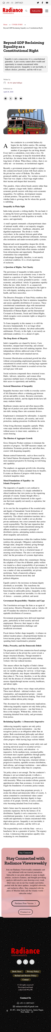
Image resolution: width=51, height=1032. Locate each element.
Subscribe (36, 10)
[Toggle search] (26, 11)
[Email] (21, 98)
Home (5, 25)
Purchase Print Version (24, 903)
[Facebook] (5, 98)
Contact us (26, 911)
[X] (10, 98)
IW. (31, 989)
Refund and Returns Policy (25, 975)
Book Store (16, 971)
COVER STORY (17, 25)
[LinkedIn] (16, 98)
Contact (26, 979)
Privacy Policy (33, 971)
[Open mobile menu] (46, 11)
